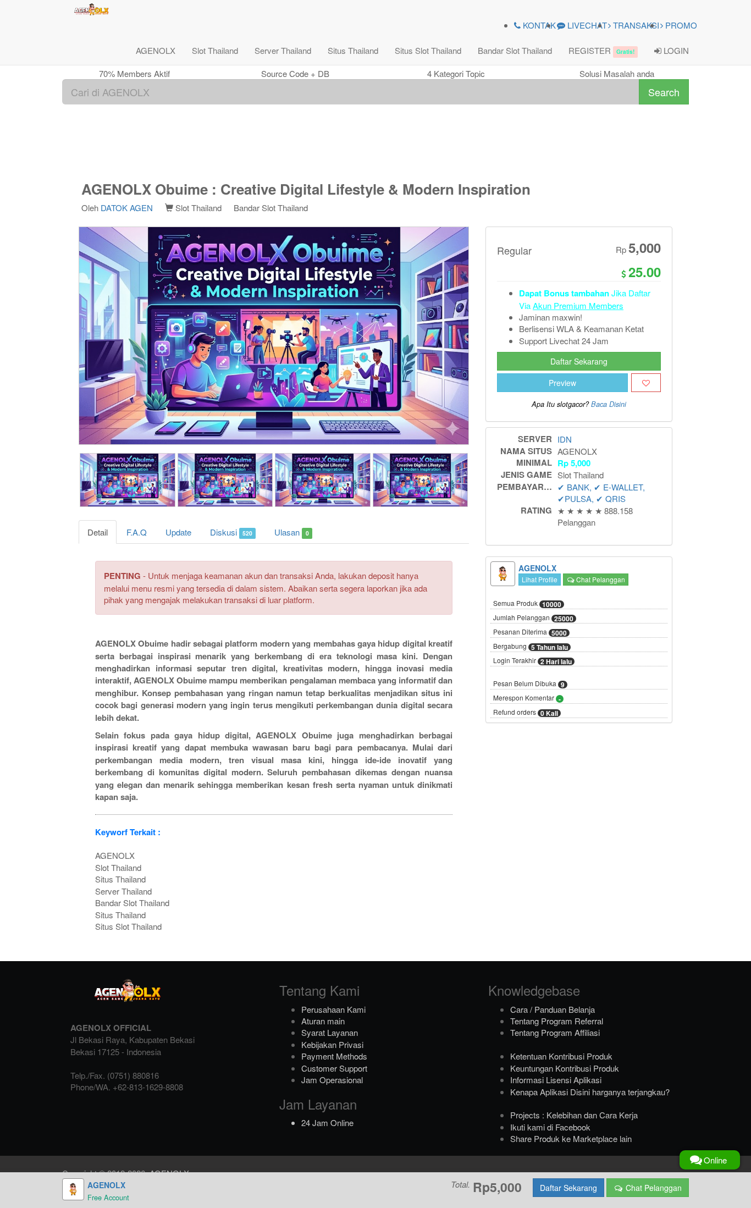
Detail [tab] (97, 532)
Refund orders (525, 712)
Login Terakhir (532, 660)
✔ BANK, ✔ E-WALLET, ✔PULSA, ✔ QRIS (601, 492)
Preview (562, 382)
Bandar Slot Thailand (515, 50)
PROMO (680, 25)
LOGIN (675, 50)
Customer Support (334, 1068)
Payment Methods (334, 1056)
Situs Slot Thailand (428, 50)
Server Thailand (283, 50)
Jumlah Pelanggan (533, 618)
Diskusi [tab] (231, 532)
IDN (564, 439)
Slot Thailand (215, 50)
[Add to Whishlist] (646, 382)
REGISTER (601, 50)
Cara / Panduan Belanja (552, 1009)
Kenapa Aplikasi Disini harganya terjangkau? (590, 1091)
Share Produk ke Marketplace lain (571, 1138)
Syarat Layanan (329, 1032)
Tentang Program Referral (556, 1021)
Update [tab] (178, 532)
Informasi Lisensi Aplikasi (555, 1079)
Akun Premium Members (578, 305)
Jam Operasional (332, 1079)
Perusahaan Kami (333, 1009)
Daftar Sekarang (579, 361)
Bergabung (530, 646)
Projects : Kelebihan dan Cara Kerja (574, 1115)
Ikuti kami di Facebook (550, 1127)
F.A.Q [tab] (136, 532)
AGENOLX (155, 50)
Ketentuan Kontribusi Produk (561, 1056)
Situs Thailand (353, 50)
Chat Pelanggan (600, 579)
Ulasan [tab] (291, 532)
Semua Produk (527, 603)
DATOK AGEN (127, 207)
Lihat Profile (539, 579)
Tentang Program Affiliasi (555, 1032)
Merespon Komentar (527, 698)
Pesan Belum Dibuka (529, 684)
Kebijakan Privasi (332, 1044)
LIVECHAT (586, 25)
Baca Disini (608, 404)
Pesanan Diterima (530, 632)
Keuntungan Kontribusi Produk (564, 1068)
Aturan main (323, 1021)
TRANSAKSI (635, 25)
